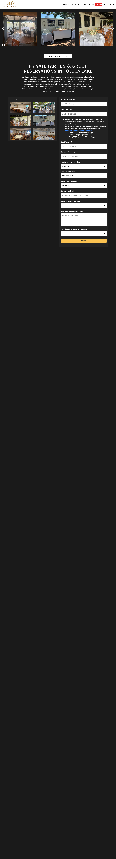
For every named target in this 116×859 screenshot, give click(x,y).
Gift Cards (91, 4)
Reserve (99, 4)
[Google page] (113, 4)
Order (83, 4)
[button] (20, 107)
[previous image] (2, 28)
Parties (77, 4)
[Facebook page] (104, 4)
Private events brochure (56, 56)
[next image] (113, 28)
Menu (65, 4)
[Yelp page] (110, 4)
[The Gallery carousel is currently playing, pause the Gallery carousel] (3, 45)
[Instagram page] (107, 4)
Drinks (70, 4)
